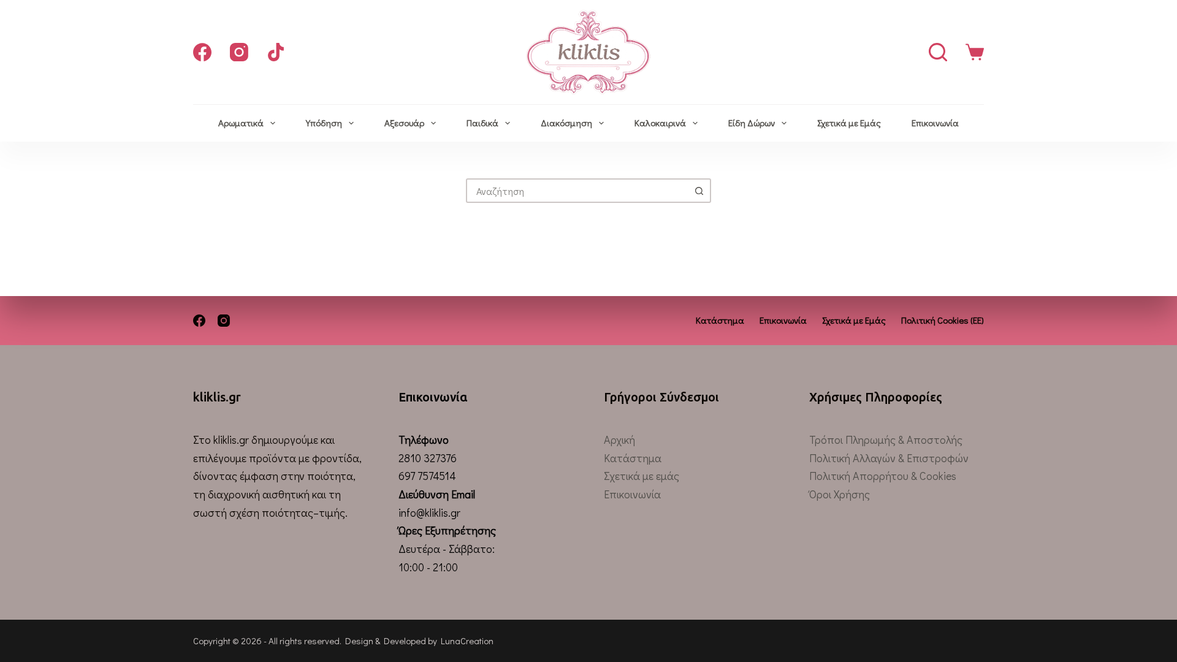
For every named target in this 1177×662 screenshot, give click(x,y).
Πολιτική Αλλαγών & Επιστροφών (889, 458)
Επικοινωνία (935, 122)
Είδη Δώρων (751, 122)
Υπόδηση (324, 122)
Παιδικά (482, 122)
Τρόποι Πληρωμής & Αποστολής (885, 439)
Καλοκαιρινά (660, 122)
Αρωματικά (241, 122)
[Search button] (699, 191)
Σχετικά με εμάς (641, 475)
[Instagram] (239, 52)
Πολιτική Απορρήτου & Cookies (882, 475)
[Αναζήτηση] (938, 52)
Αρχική (619, 439)
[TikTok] (276, 52)
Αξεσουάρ (404, 122)
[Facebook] (202, 52)
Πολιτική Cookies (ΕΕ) (942, 320)
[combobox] (577, 190)
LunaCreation (467, 640)
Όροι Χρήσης (839, 494)
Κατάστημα (720, 320)
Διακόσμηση (566, 122)
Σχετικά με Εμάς (849, 122)
